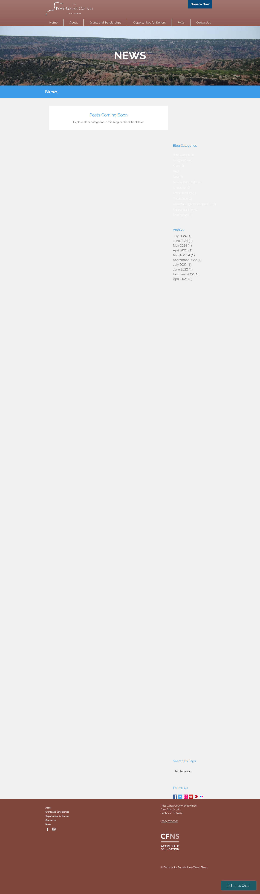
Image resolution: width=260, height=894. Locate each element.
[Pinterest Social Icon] (196, 797)
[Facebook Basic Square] (175, 797)
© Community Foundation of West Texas (184, 867)
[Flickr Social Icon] (202, 797)
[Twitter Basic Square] (180, 797)
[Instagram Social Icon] (186, 797)
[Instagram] (54, 829)
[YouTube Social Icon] (191, 797)
